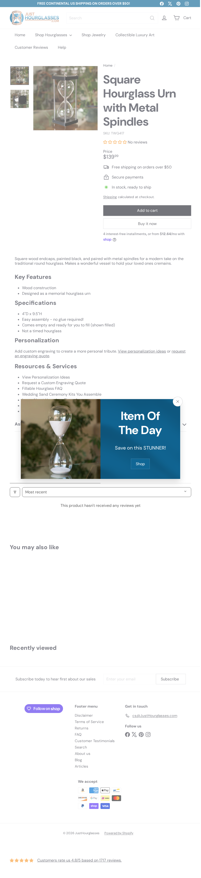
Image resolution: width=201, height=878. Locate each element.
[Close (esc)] (176, 401)
